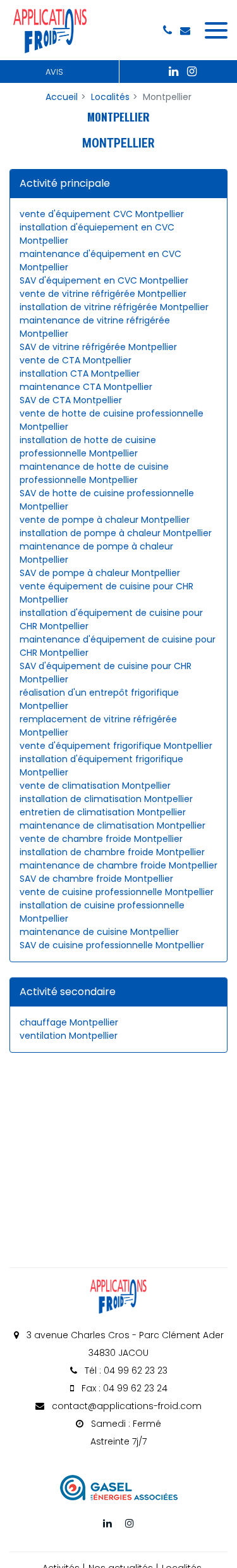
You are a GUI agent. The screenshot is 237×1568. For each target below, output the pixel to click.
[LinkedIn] (173, 71)
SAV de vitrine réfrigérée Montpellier (98, 347)
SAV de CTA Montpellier (71, 400)
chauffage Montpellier (69, 1022)
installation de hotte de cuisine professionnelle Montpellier (88, 447)
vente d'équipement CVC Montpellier (102, 214)
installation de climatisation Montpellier (106, 799)
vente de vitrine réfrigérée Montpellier (103, 293)
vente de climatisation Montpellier (95, 785)
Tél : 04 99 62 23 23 (124, 1370)
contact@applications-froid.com (125, 1406)
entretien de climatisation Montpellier (103, 812)
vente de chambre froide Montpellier (101, 838)
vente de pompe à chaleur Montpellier (105, 519)
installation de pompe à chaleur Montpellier (116, 533)
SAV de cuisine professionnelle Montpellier (112, 945)
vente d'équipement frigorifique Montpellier (116, 745)
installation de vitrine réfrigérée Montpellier (114, 307)
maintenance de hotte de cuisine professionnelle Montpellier (94, 473)
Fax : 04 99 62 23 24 (123, 1388)
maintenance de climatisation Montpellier (112, 825)
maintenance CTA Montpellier (86, 386)
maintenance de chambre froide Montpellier (118, 865)
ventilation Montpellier (69, 1035)
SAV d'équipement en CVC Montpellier (104, 280)
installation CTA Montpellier (80, 373)
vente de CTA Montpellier (75, 360)
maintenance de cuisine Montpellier (99, 931)
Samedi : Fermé (124, 1432)
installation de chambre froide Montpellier (112, 852)
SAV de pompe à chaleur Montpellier (100, 573)
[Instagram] (192, 71)
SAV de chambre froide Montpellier (96, 878)
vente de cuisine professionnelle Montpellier (117, 892)
